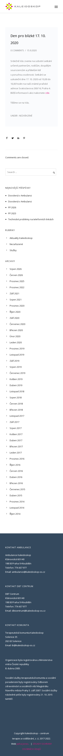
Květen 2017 (16, 434)
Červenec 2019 (17, 373)
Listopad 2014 (17, 507)
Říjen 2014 (15, 513)
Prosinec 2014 (17, 501)
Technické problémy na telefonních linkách (31, 219)
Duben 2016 (16, 477)
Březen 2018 (16, 409)
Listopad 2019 (17, 354)
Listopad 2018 (17, 391)
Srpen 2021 (16, 299)
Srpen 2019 (16, 366)
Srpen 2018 (16, 397)
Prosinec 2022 (17, 287)
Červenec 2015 (17, 489)
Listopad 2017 (17, 415)
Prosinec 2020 (17, 305)
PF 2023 (12, 213)
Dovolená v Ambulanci (20, 195)
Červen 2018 (16, 403)
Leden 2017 (16, 452)
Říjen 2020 (15, 311)
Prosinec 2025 (17, 281)
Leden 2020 (16, 342)
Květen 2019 (16, 379)
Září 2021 (14, 293)
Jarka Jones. (23, 743)
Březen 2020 (16, 330)
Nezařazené (25, 115)
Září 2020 (14, 318)
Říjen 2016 (15, 464)
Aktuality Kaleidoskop (21, 238)
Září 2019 (14, 360)
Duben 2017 (16, 440)
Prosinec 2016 (17, 458)
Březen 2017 (16, 446)
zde (47, 92)
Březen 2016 (16, 483)
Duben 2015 (16, 495)
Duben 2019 (16, 385)
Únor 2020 (15, 336)
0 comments (17, 50)
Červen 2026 (16, 275)
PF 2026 (12, 207)
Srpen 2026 (16, 269)
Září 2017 (14, 422)
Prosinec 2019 (17, 348)
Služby (13, 250)
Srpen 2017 (16, 428)
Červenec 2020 (17, 324)
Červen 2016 (16, 471)
